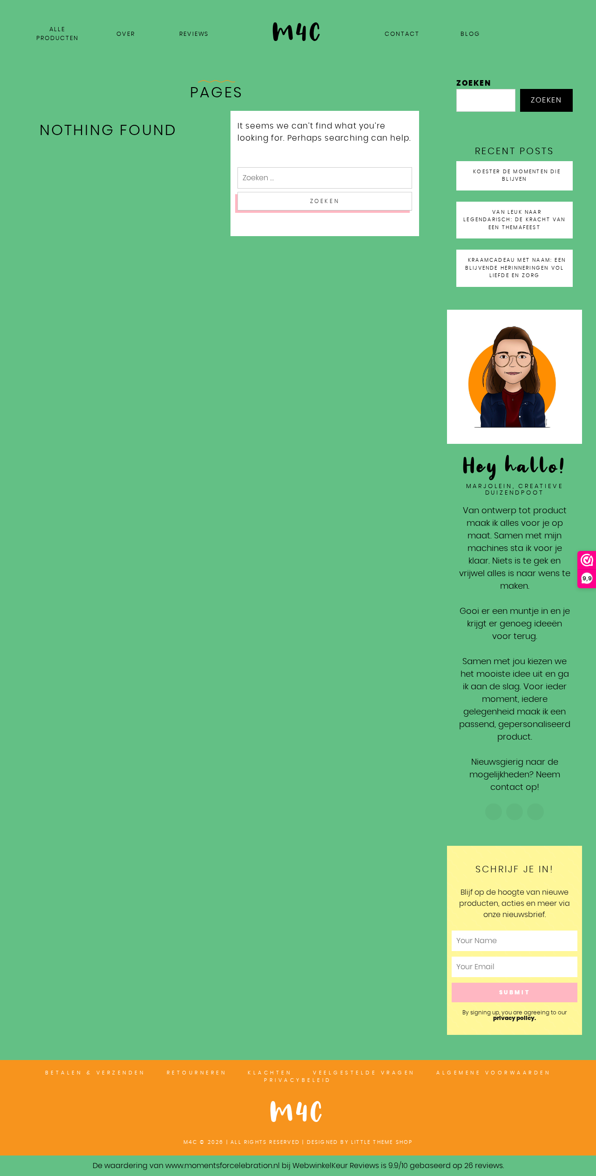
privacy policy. (514, 1018)
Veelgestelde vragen (364, 1072)
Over (125, 34)
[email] (571, 8)
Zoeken (473, 83)
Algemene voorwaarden (493, 1072)
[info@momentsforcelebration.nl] (535, 811)
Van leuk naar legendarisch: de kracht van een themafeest (514, 220)
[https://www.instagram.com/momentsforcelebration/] (493, 811)
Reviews (194, 34)
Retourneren (197, 1072)
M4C (298, 1114)
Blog (470, 34)
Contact (402, 34)
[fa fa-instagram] (559, 8)
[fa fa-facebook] (536, 8)
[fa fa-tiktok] (547, 8)
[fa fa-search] (582, 8)
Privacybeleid (298, 1080)
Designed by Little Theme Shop (360, 1142)
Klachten (270, 1072)
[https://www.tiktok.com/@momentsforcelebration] (514, 811)
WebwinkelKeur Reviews (335, 1165)
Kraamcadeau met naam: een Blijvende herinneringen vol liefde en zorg (515, 268)
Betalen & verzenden (95, 1072)
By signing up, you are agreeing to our (514, 1015)
